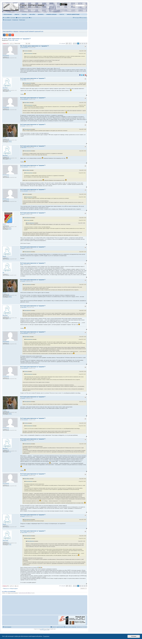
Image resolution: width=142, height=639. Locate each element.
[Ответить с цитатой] (85, 46)
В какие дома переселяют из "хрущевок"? (16, 38)
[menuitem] (8, 17)
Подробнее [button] (46, 636)
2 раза (10, 543)
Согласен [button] (133, 636)
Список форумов (8, 14)
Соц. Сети (24, 14)
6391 (8, 139)
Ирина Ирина (5, 87)
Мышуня (4, 256)
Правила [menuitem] (13, 17)
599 (8, 89)
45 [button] (73, 43)
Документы (40, 14)
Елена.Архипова (6, 55)
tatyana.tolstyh (5, 540)
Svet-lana (26, 50)
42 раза (10, 228)
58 (7, 525)
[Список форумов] (11, 6)
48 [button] (80, 43)
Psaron (10, 40)
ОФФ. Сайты (32, 14)
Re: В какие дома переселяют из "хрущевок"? (34, 46)
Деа (3, 272)
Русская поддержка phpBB (44, 629)
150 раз (10, 296)
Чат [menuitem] (31, 17)
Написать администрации (73, 14)
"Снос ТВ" (61, 14)
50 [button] (84, 43)
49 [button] (82, 43)
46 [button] (76, 43)
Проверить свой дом (51, 14)
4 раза (10, 544)
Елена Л (4, 224)
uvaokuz (16, 40)
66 (7, 542)
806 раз (10, 141)
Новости (17, 14)
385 (8, 108)
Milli (13, 40)
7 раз (10, 91)
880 (8, 225)
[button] (67, 43)
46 (7, 274)
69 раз (10, 229)
